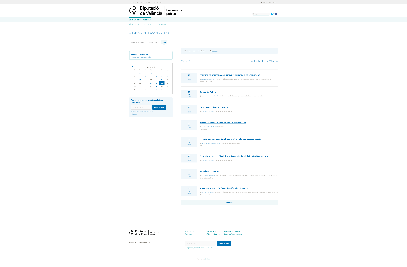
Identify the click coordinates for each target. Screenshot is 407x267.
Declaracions (160, 24)
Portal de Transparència (154, 2)
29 (145, 73)
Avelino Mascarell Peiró (208, 79)
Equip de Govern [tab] (137, 42)
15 (162, 80)
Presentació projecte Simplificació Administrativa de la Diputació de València (234, 156)
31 (156, 73)
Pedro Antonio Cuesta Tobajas (210, 143)
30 (151, 73)
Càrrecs (132, 24)
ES (276, 2)
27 (134, 73)
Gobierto (207, 259)
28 (140, 73)
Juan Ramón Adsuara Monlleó (210, 96)
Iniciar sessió (267, 2)
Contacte (188, 234)
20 (151, 83)
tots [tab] (164, 42)
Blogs (150, 24)
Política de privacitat (212, 234)
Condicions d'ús (210, 231)
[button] (159, 107)
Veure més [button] (229, 202)
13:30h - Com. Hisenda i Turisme (214, 107)
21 (156, 83)
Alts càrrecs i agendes (140, 20)
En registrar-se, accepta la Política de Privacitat (199, 248)
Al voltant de (189, 231)
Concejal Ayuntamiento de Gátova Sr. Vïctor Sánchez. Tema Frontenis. (230, 139)
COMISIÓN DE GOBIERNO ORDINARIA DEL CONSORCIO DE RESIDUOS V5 (230, 75)
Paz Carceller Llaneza (208, 192)
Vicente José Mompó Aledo (209, 126)
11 (140, 80)
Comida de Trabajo (208, 92)
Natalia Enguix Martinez (208, 175)
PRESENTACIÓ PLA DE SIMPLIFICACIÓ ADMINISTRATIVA (223, 122)
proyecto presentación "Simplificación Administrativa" (224, 188)
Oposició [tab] (153, 42)
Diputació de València (137, 2)
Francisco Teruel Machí (208, 111)
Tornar (214, 51)
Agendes (141, 24)
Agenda (185, 60)
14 (156, 80)
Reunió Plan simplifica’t (210, 171)
